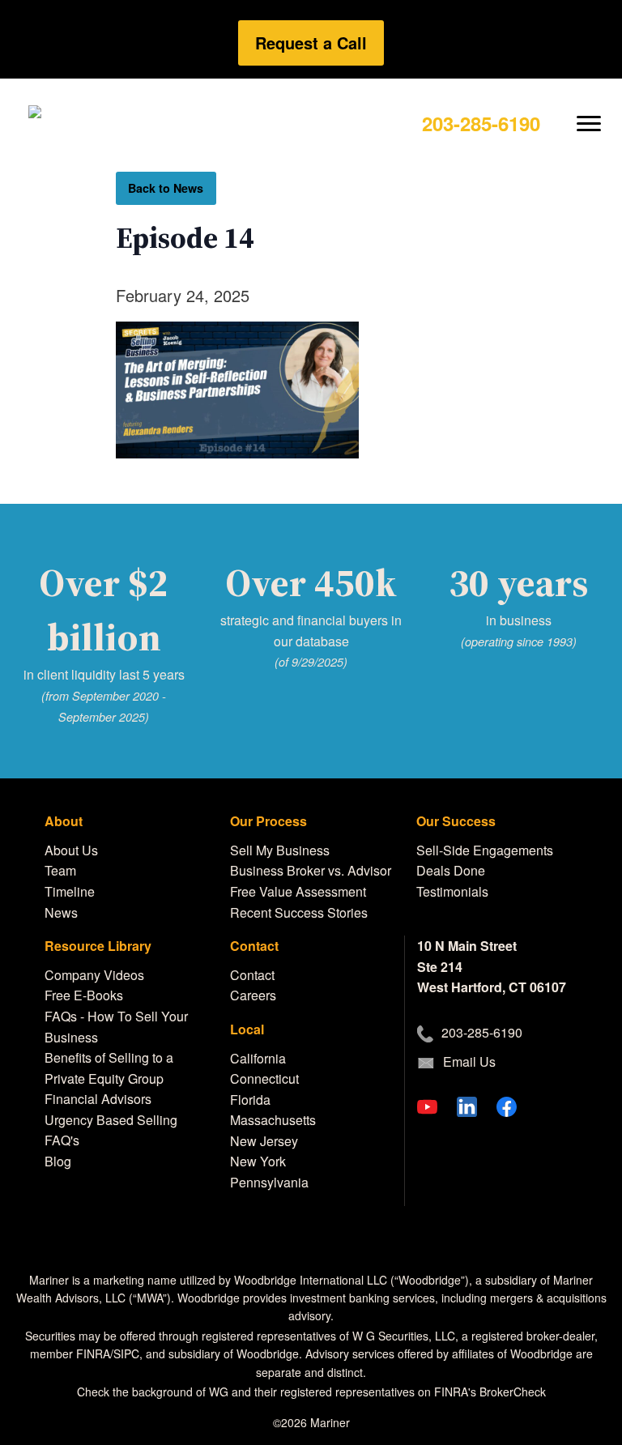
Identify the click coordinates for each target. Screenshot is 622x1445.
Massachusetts (273, 1119)
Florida (250, 1099)
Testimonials (452, 891)
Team (60, 870)
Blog (58, 1161)
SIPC (126, 1353)
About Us (71, 850)
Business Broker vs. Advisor (310, 870)
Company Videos (94, 974)
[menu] (589, 111)
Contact (252, 974)
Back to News (165, 188)
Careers (253, 995)
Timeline (70, 891)
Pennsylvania (269, 1182)
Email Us (469, 1061)
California (258, 1058)
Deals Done (450, 870)
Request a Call (311, 42)
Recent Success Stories (299, 912)
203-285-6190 (481, 123)
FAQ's (62, 1140)
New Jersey (264, 1141)
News (61, 912)
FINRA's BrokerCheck (490, 1391)
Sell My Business (280, 850)
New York (258, 1161)
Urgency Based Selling (111, 1119)
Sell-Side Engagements (484, 850)
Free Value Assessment (298, 891)
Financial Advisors (98, 1098)
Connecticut (264, 1078)
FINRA (93, 1353)
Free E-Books (84, 995)
